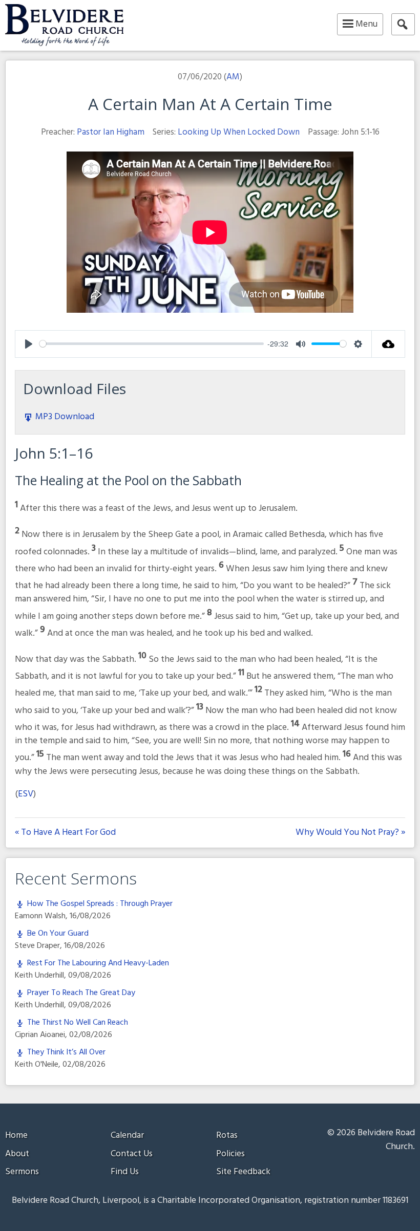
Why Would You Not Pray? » (350, 832)
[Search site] (403, 24)
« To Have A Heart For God (65, 832)
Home (16, 1135)
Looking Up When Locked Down (239, 132)
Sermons (22, 1171)
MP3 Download (63, 416)
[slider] (151, 344)
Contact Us (132, 1154)
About (17, 1154)
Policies (230, 1154)
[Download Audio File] (388, 344)
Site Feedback (243, 1171)
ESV (25, 794)
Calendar (127, 1135)
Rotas (227, 1135)
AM (233, 77)
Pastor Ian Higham (110, 132)
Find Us (125, 1171)
